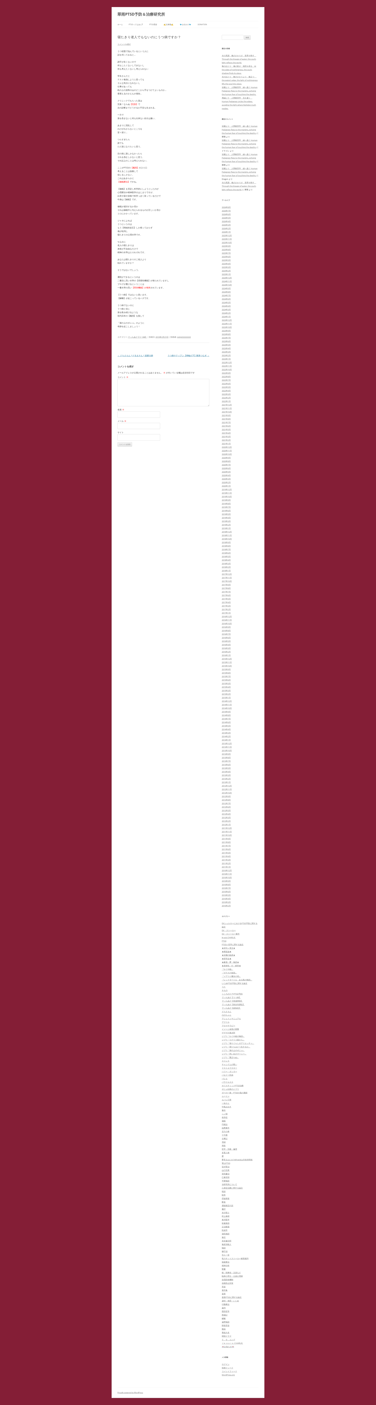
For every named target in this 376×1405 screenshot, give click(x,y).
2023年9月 (226, 330)
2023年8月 (226, 334)
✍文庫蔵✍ (168, 24)
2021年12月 (227, 404)
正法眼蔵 (225, 1226)
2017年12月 (227, 574)
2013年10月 (227, 750)
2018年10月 (227, 539)
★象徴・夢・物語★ (230, 962)
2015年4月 (226, 687)
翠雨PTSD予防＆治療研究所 (141, 14)
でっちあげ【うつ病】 (137, 337)
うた (224, 987)
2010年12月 (227, 870)
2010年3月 (226, 902)
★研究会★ (226, 958)
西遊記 (225, 1315)
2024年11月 (227, 281)
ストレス (225, 1061)
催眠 (224, 1121)
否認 (224, 1142)
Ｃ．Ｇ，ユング (228, 1339)
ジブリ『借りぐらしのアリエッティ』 (238, 1043)
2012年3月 (226, 817)
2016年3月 (226, 648)
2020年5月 (226, 471)
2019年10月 (227, 496)
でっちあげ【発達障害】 (232, 1001)
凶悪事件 (225, 1128)
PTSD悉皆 (153, 24)
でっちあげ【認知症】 (231, 1008)
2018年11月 (227, 535)
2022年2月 (226, 397)
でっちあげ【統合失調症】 (233, 1004)
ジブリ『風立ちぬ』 (230, 1057)
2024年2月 (226, 313)
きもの (225, 990)
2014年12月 (227, 701)
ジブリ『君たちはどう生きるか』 (236, 1046)
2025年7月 (226, 253)
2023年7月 (226, 337)
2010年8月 (226, 884)
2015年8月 (226, 673)
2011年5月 (226, 852)
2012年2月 (226, 821)
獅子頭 (225, 1251)
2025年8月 (226, 249)
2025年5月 (226, 260)
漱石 (224, 1237)
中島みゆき (226, 1106)
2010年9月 (226, 881)
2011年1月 (226, 867)
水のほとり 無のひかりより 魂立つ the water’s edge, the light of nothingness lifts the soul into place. (240, 80)
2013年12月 (227, 743)
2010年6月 (226, 891)
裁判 (224, 1308)
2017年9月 (226, 584)
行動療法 (225, 1304)
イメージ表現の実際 (230, 1029)
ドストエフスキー (229, 1068)
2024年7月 (226, 295)
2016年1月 (226, 655)
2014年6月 (226, 722)
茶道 (224, 1286)
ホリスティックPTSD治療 (233, 1085)
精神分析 (225, 1265)
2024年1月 (226, 316)
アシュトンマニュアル (231, 1018)
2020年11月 (227, 450)
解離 (224, 1318)
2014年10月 (227, 708)
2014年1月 (226, 740)
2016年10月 (227, 623)
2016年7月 (226, 634)
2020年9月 (226, 457)
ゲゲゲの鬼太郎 (228, 1032)
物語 (224, 1248)
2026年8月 (226, 207)
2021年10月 (227, 412)
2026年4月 (226, 221)
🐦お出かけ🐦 (185, 24)
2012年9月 (226, 796)
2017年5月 (226, 598)
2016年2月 (226, 651)
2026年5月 (226, 218)
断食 (224, 1202)
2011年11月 (227, 831)
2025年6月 (226, 256)
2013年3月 (226, 775)
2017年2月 (226, 609)
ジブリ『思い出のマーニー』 (234, 1054)
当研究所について (229, 1184)
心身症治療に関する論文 (232, 1188)
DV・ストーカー (229, 930)
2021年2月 (226, 440)
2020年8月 (226, 461)
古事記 (225, 1138)
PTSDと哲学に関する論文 (233, 944)
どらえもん (226, 1011)
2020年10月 (227, 454)
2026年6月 (226, 214)
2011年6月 (226, 849)
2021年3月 (226, 436)
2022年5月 (226, 387)
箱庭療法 (225, 1262)
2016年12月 (227, 616)
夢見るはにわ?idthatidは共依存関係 (237, 1159)
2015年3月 (226, 690)
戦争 (224, 1195)
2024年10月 (227, 285)
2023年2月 (226, 355)
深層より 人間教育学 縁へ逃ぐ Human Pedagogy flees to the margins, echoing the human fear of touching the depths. (239, 91)
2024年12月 (227, 277)
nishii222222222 (184, 337)
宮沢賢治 (225, 1166)
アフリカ (225, 1022)
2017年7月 (226, 591)
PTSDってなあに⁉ (136, 24)
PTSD (224, 941)
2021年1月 (226, 443)
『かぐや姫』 (227, 969)
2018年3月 (226, 563)
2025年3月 (226, 267)
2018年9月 (226, 542)
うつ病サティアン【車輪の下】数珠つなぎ (188, 355)
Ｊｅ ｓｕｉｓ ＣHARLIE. (232, 1343)
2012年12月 (227, 785)
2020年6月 (226, 468)
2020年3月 (226, 479)
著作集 (225, 1290)
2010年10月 (227, 877)
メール (122, 421)
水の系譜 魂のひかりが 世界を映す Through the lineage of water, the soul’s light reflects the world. (239, 59)
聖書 (224, 1269)
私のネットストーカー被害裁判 (235, 1258)
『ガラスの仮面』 (229, 972)
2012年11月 (227, 789)
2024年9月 (226, 288)
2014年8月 (226, 715)
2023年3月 (226, 352)
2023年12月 (227, 320)
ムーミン (225, 1096)
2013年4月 (226, 771)
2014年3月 (226, 733)
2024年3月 (226, 309)
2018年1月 (226, 570)
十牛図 (225, 1135)
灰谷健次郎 (226, 1240)
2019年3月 (226, 521)
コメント (123, 377)
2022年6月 (226, 383)
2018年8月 (226, 546)
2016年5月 (226, 641)
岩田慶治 (225, 1173)
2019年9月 (226, 500)
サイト (121, 432)
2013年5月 (226, 768)
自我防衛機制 (227, 1279)
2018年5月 (226, 556)
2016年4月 (226, 644)
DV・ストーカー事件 (231, 934)
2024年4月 (226, 306)
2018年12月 (227, 531)
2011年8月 (226, 842)
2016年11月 (227, 620)
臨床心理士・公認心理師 (232, 1276)
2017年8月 (226, 588)
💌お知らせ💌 (228, 1346)
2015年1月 (226, 697)
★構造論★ (226, 951)
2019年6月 (226, 510)
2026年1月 (226, 232)
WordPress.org (228, 1375)
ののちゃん (226, 1015)
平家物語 (225, 1181)
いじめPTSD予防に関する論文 (234, 983)
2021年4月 (226, 433)
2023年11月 (227, 323)
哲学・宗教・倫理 (229, 1149)
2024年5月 (226, 302)
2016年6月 (226, 637)
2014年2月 (226, 736)
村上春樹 (225, 1216)
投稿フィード (227, 1367)
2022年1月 (226, 401)
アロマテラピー (228, 1025)
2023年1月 (226, 359)
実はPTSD (226, 1163)
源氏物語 (225, 1233)
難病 (224, 1329)
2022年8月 (226, 376)
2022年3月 (226, 394)
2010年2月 (226, 905)
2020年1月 (226, 486)
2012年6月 (226, 807)
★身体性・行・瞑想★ (231, 965)
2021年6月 (226, 426)
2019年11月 (227, 493)
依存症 (225, 1117)
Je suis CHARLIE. (229, 937)
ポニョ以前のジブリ (230, 1089)
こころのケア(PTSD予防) (232, 994)
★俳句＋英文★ (228, 948)
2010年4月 (226, 898)
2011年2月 (226, 863)
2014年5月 (226, 725)
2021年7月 (226, 422)
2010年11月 (227, 874)
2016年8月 (226, 630)
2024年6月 (226, 299)
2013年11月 (227, 747)
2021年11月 (227, 408)
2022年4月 (226, 390)
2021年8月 (226, 419)
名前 (121, 409)
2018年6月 (226, 553)
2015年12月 (227, 658)
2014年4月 (226, 729)
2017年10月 (227, 581)
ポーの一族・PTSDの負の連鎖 (234, 1092)
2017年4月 (226, 602)
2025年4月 (226, 263)
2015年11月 (227, 662)
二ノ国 (225, 1114)
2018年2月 (226, 567)
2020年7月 (226, 464)
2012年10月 (227, 792)
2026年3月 (226, 225)
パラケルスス (227, 1082)
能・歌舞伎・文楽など (231, 1272)
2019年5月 (226, 514)
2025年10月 (227, 242)
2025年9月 (226, 246)
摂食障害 (225, 1198)
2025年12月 (227, 235)
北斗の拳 (225, 1131)
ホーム (120, 24)
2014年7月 (226, 718)
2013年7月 (226, 761)
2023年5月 (226, 344)
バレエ (225, 1078)
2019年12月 (227, 489)
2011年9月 (226, 838)
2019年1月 (226, 528)
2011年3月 (226, 860)
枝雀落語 (225, 1223)
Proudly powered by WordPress (130, 1392)
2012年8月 (226, 800)
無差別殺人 (226, 1244)
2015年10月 (227, 666)
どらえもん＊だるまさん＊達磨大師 (135, 355)
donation (202, 24)
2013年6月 (226, 764)
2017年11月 (227, 577)
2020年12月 (227, 447)
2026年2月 (226, 228)
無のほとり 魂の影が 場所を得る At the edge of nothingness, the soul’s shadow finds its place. (239, 70)
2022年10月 (227, 369)
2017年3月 (226, 606)
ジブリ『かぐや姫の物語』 (233, 1036)
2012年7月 (226, 803)
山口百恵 (225, 1170)
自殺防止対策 (227, 1283)
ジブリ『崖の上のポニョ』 (233, 1050)
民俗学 (225, 1230)
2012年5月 (226, 810)
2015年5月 (226, 683)
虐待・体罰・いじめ (230, 1300)
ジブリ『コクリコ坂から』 (233, 1039)
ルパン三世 (226, 1099)
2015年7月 (226, 676)
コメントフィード (229, 1371)
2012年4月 (226, 814)
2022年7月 (226, 380)
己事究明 (225, 1177)
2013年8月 (226, 757)
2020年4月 (226, 475)
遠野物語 (225, 1322)
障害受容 (225, 1325)
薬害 (224, 1293)
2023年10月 (227, 327)
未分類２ (225, 1212)
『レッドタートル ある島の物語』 (237, 979)
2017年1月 (226, 613)
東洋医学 (225, 1219)
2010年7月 (226, 888)
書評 (224, 1209)
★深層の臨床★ (228, 955)
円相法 (225, 1124)
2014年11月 (227, 704)
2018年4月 (226, 560)
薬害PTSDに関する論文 (232, 1297)
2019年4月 (226, 517)
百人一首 (225, 1255)
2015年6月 (226, 680)
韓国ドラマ (226, 1336)
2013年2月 (226, 778)
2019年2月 (226, 524)
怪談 (224, 1191)
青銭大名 (225, 1332)
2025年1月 (226, 274)
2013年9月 (226, 754)
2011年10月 (227, 835)
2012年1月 (226, 824)
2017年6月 (226, 595)
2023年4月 (226, 348)
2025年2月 (226, 270)
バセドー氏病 (227, 1075)
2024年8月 (226, 292)
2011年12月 (227, 828)
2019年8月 (226, 503)
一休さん (225, 1103)
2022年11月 (227, 366)
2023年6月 (226, 341)
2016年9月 (226, 627)
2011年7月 (226, 845)
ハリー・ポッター (229, 1071)
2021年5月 (226, 429)
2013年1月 (226, 782)
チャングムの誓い (229, 1064)
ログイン (225, 1364)
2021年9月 (226, 415)
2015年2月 (226, 694)
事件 (224, 1110)
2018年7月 (226, 549)
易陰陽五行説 (227, 1205)
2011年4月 (226, 856)
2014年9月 (226, 711)
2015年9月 (226, 669)
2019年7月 (226, 507)
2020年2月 (226, 482)
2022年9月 (226, 373)
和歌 (224, 1145)
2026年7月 (226, 210)
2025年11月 (227, 239)
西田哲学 (225, 1311)
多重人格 (225, 1152)
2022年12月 (227, 362)
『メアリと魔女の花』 (231, 976)
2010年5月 (226, 895)
